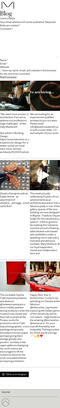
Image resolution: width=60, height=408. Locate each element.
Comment (6, 28)
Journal (6, 391)
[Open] (15, 96)
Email (3, 63)
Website (4, 66)
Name (4, 60)
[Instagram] (27, 107)
